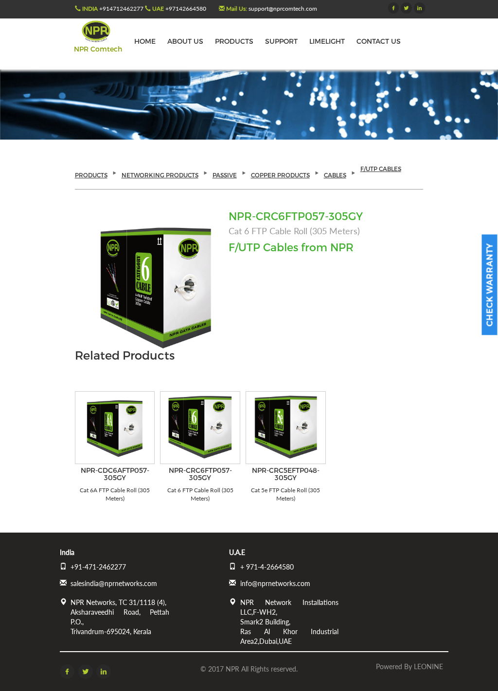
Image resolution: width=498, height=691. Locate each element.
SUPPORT (281, 41)
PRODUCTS (234, 41)
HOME (145, 41)
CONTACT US (378, 41)
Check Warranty (489, 284)
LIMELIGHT (327, 41)
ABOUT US (185, 41)
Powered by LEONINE (409, 666)
